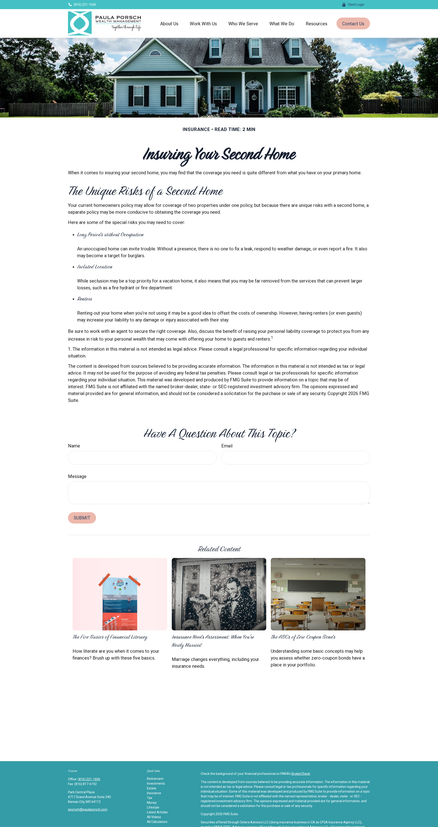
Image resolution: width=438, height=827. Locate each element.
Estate (151, 788)
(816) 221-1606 (85, 4)
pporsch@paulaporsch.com (87, 809)
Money (152, 802)
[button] (169, 23)
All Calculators (157, 822)
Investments (156, 783)
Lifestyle (153, 807)
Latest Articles (157, 812)
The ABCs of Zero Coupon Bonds (303, 636)
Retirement (155, 779)
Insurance (154, 793)
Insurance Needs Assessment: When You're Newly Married (213, 641)
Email (226, 446)
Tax (149, 798)
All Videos (154, 817)
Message (77, 476)
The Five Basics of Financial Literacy (110, 636)
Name (74, 446)
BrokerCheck (301, 774)
